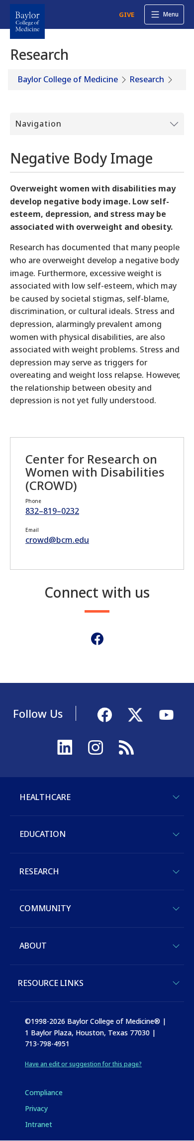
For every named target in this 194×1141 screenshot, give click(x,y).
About (33, 945)
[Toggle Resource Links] (176, 983)
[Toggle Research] (176, 872)
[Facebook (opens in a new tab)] (97, 639)
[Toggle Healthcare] (176, 797)
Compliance (44, 1092)
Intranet (38, 1124)
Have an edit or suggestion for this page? (83, 1064)
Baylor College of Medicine (68, 79)
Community (45, 908)
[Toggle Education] (176, 834)
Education (42, 833)
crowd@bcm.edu (57, 539)
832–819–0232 (52, 510)
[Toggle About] (176, 946)
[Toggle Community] (176, 909)
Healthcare (45, 797)
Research (147, 79)
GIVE (126, 14)
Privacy (36, 1108)
